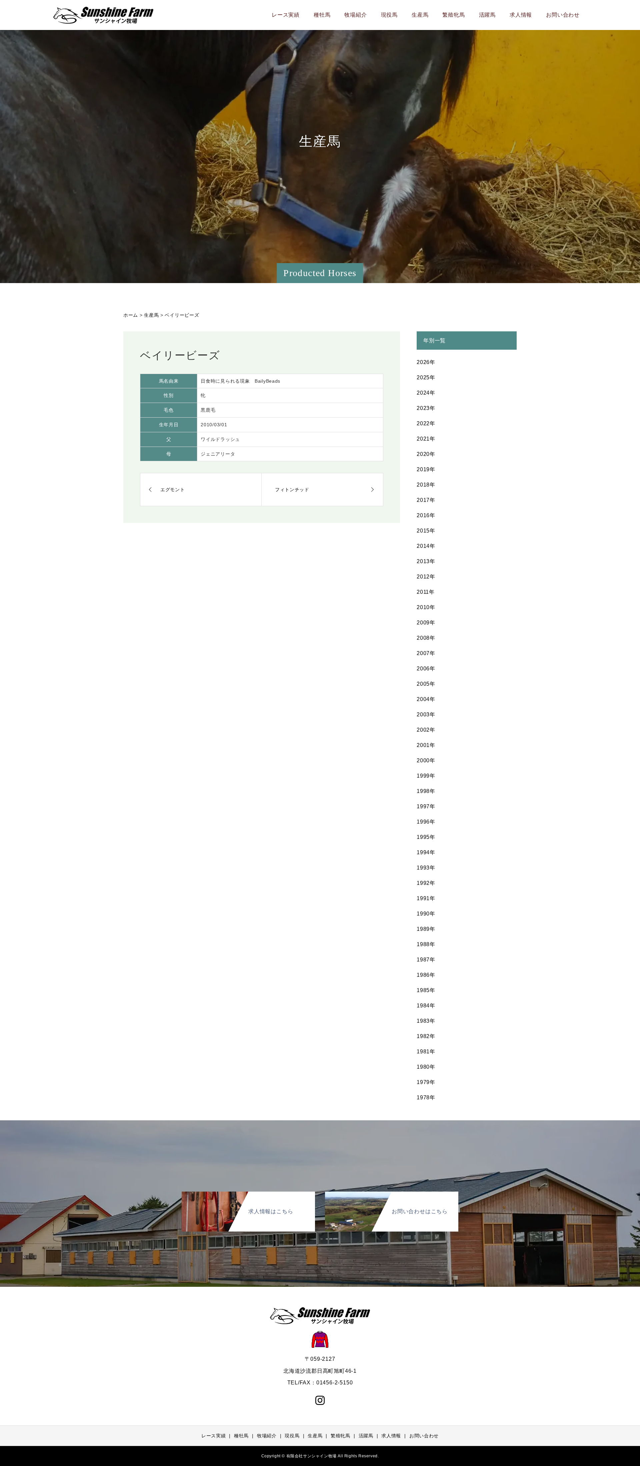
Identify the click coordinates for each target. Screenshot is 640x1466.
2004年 (426, 699)
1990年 (426, 913)
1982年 (426, 1036)
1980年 (426, 1067)
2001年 (426, 745)
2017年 (426, 500)
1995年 (426, 837)
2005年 (426, 684)
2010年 (426, 607)
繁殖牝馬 (453, 15)
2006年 (426, 668)
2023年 (426, 408)
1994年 (426, 852)
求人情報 (521, 15)
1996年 (426, 822)
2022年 (426, 423)
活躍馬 (487, 15)
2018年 (426, 485)
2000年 (426, 760)
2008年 (426, 638)
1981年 (426, 1051)
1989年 (426, 929)
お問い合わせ (563, 15)
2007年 (426, 653)
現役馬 (389, 15)
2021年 (426, 439)
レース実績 (286, 15)
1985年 (426, 990)
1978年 (426, 1097)
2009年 (426, 622)
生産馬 (420, 15)
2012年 (426, 576)
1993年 (426, 868)
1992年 (426, 883)
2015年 (426, 531)
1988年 (426, 944)
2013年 (426, 561)
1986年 (426, 975)
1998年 (426, 791)
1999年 (426, 776)
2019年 (426, 469)
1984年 (426, 1005)
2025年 (426, 377)
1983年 (426, 1021)
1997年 (426, 806)
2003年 (426, 714)
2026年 (426, 362)
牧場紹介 (355, 15)
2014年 (426, 546)
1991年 (426, 898)
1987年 (426, 959)
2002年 (426, 730)
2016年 (426, 515)
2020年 (426, 454)
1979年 (426, 1082)
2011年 (426, 592)
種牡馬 (322, 15)
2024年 (426, 393)
